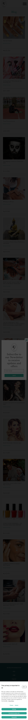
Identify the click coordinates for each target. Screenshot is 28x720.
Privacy (11, 705)
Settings (14, 709)
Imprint (16, 705)
